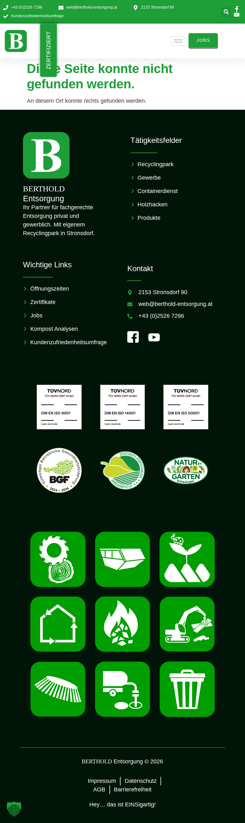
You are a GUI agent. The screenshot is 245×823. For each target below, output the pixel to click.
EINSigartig (139, 804)
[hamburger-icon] (178, 41)
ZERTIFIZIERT (48, 50)
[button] (226, 12)
